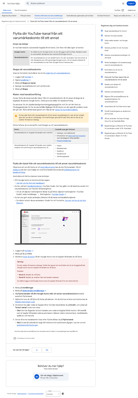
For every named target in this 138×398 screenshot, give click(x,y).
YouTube (28, 77)
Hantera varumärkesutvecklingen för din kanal (117, 56)
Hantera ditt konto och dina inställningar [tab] (49, 16)
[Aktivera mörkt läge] (62, 393)
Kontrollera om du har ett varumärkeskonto (113, 71)
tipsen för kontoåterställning (66, 110)
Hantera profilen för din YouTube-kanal (117, 49)
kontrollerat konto (48, 167)
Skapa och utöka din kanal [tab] (123, 16)
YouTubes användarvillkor (35, 393)
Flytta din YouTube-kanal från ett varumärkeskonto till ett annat (117, 78)
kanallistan (25, 80)
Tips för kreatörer (20, 10)
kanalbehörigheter (35, 186)
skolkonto (17, 170)
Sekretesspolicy (22, 393)
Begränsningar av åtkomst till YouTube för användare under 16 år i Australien (118, 127)
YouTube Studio (58, 194)
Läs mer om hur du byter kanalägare (30, 183)
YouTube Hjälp (13, 3)
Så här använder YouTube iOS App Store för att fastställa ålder (117, 120)
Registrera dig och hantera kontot (114, 26)
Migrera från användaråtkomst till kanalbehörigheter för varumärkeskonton (116, 99)
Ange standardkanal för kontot (116, 31)
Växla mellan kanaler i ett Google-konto (116, 42)
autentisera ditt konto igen (27, 325)
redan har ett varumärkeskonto (57, 73)
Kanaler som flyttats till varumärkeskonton (113, 86)
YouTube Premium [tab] (103, 16)
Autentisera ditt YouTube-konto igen (117, 106)
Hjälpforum (132, 10)
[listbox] (53, 394)
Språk (50, 391)
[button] (3, 3)
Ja (37, 350)
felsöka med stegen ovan (25, 302)
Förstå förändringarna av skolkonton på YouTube (118, 112)
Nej (47, 350)
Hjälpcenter (7, 10)
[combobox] (66, 3)
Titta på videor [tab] (25, 16)
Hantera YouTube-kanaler (114, 36)
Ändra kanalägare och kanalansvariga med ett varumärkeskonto (118, 64)
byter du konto (29, 257)
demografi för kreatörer (76, 136)
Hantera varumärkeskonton (114, 92)
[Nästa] (133, 15)
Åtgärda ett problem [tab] (9, 16)
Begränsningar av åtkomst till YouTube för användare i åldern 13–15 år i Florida (118, 135)
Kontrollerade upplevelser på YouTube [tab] (80, 16)
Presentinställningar (64, 141)
